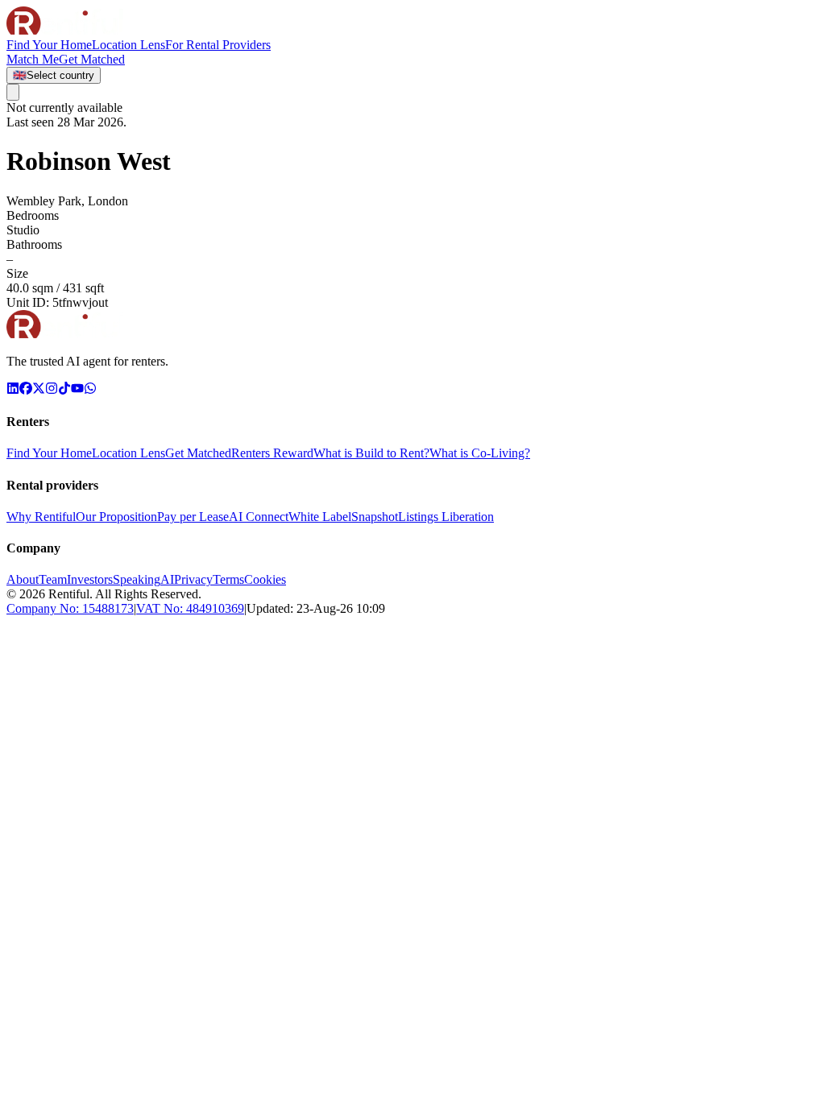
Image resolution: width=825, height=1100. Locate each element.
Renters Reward (272, 453)
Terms (228, 579)
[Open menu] (12, 92)
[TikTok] (64, 390)
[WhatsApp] (90, 390)
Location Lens (128, 45)
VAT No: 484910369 (190, 608)
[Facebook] (25, 390)
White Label (319, 516)
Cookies (265, 579)
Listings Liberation (446, 516)
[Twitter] (38, 390)
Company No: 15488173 (70, 608)
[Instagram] (51, 390)
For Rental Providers (218, 45)
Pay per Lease (193, 516)
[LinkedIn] (12, 390)
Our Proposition (116, 516)
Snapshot (374, 516)
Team (53, 579)
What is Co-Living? (479, 453)
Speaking (136, 579)
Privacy (193, 579)
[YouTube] (77, 390)
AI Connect (258, 516)
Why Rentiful (41, 516)
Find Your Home (49, 45)
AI (167, 579)
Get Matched (198, 453)
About (22, 579)
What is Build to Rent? (371, 453)
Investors (90, 579)
